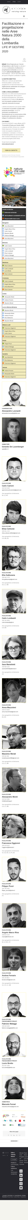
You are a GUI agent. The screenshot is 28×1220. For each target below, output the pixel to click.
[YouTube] (21, 1187)
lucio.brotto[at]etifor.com (8, 1067)
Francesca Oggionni (10, 328)
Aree (20, 1155)
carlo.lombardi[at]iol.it (8, 622)
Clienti (21, 1162)
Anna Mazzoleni (9, 226)
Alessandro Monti (9, 297)
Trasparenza (23, 1196)
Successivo (14, 1141)
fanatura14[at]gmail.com (8, 979)
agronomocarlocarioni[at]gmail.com (11, 490)
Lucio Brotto (8, 271)
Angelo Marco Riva (10, 229)
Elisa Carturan (8, 253)
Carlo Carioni (8, 231)
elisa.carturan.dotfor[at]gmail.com (11, 533)
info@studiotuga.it (7, 801)
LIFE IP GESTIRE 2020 (13, 71)
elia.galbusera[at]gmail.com (9, 579)
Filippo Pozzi (8, 343)
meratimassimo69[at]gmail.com (10, 758)
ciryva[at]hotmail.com (8, 936)
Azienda (21, 1164)
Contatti (14, 1159)
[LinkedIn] (21, 1175)
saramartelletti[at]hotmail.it (9, 668)
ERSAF (4, 64)
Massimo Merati (9, 233)
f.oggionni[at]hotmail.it (8, 847)
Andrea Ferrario (9, 300)
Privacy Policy (10, 1196)
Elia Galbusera (9, 317)
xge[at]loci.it (5, 449)
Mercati (21, 1153)
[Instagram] (21, 1183)
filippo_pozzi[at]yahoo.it (8, 890)
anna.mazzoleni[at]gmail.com (10, 711)
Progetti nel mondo (21, 1158)
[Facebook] (21, 1179)
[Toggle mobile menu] (24, 16)
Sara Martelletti (9, 357)
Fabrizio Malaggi (9, 235)
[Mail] (21, 1171)
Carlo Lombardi (9, 251)
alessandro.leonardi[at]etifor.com (11, 413)
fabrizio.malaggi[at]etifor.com (10, 1028)
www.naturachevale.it (8, 144)
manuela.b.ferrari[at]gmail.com (10, 1106)
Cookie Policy (17, 1196)
